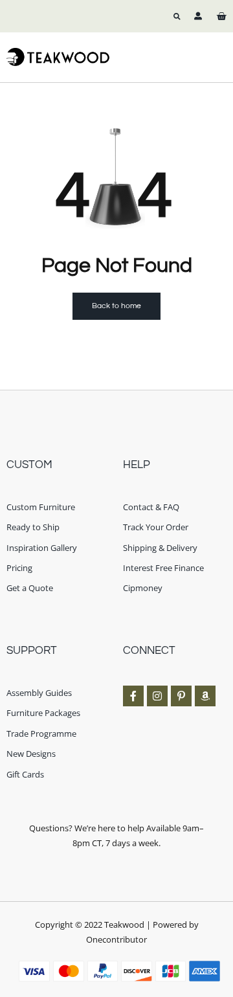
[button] (176, 16)
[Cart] (221, 16)
